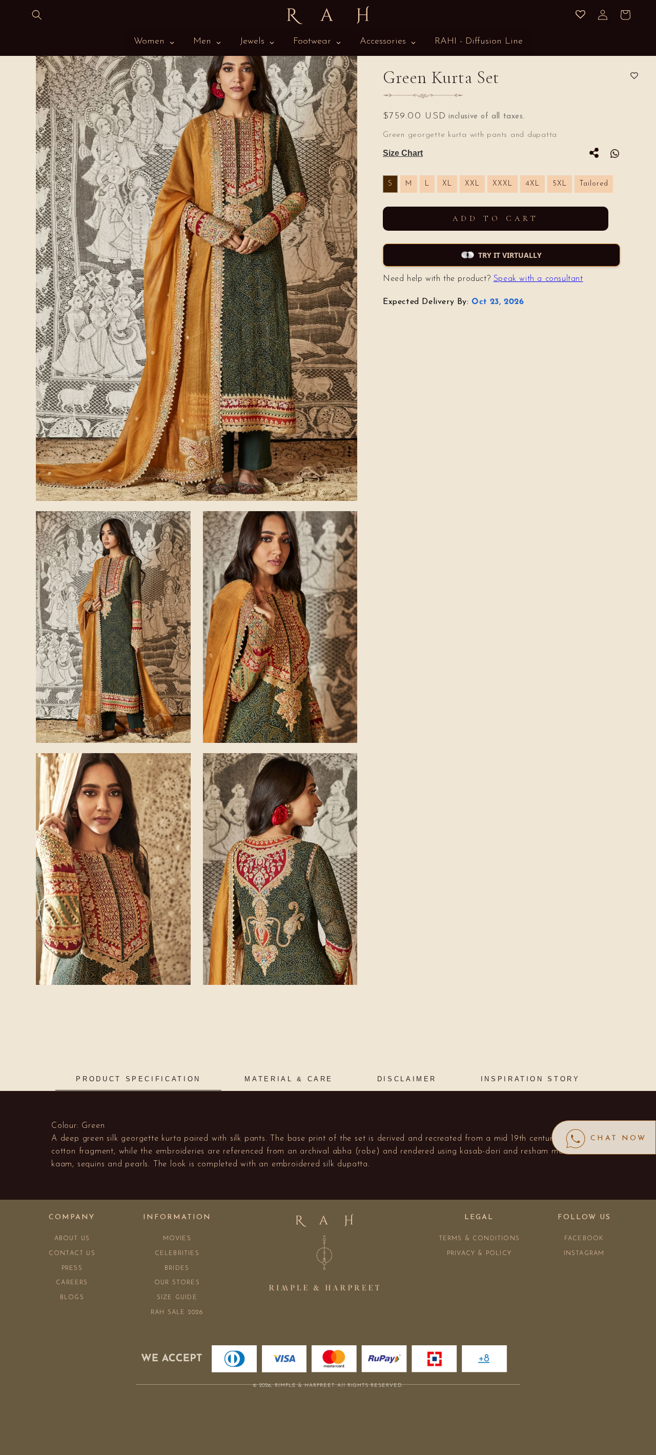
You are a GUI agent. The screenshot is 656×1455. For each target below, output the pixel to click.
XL (447, 184)
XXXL (502, 184)
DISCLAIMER (407, 1079)
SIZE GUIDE (177, 1298)
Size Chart (403, 153)
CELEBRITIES (177, 1253)
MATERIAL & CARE (288, 1079)
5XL (559, 184)
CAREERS (72, 1283)
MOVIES (177, 1239)
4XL (532, 184)
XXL (472, 184)
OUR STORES (177, 1283)
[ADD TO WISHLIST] (634, 76)
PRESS (72, 1268)
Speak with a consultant (538, 279)
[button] (37, 15)
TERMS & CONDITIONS (479, 1239)
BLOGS (72, 1298)
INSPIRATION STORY (530, 1079)
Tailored (593, 184)
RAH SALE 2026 (177, 1312)
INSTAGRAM (584, 1253)
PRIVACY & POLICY (479, 1253)
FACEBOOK (584, 1239)
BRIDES (177, 1268)
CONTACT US (72, 1253)
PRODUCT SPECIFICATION (138, 1079)
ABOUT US (72, 1239)
